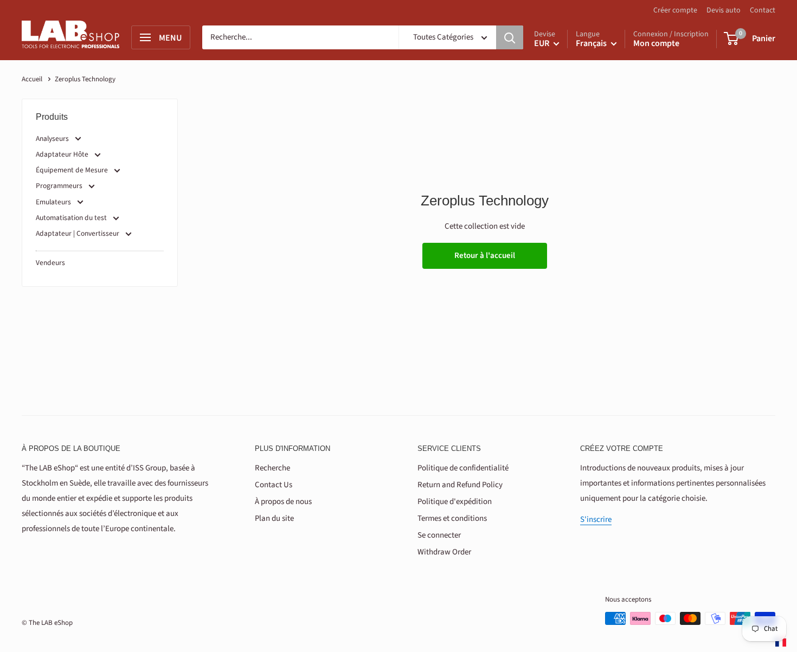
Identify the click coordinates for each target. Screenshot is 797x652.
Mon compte (656, 43)
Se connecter (439, 535)
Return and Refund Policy (460, 484)
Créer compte (675, 10)
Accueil (32, 79)
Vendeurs (50, 262)
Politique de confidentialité (463, 468)
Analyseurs (52, 138)
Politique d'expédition (454, 501)
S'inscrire (596, 519)
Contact (762, 10)
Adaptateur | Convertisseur (78, 233)
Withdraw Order (444, 552)
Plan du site (274, 518)
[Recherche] (509, 37)
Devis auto (723, 10)
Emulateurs (53, 202)
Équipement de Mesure (72, 170)
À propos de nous (283, 501)
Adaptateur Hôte (62, 154)
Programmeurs (59, 185)
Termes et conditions (452, 518)
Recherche (272, 468)
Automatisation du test (71, 217)
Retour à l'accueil (484, 255)
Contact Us (273, 484)
